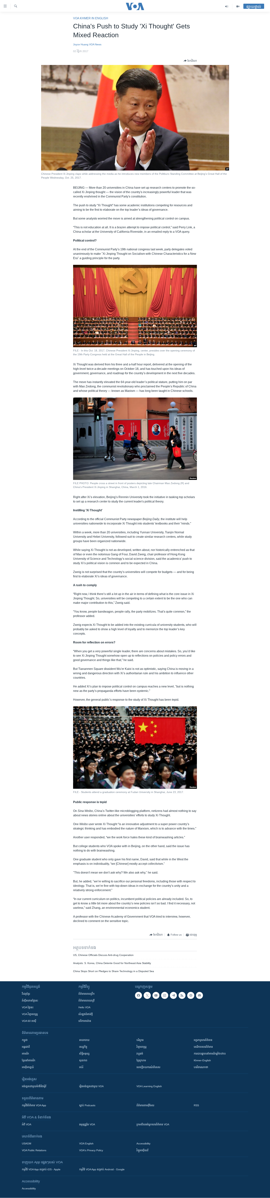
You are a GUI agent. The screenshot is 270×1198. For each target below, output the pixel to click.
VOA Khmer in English (90, 18)
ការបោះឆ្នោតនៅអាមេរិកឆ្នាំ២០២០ (210, 1053)
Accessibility (143, 1143)
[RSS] (182, 995)
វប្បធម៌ (139, 1053)
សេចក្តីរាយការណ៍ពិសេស (148, 1067)
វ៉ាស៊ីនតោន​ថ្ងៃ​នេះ (30, 1000)
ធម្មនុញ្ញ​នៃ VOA (87, 1124)
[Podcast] (190, 995)
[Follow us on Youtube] (155, 995)
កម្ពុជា (25, 1040)
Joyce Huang (80, 44)
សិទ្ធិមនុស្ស (84, 1053)
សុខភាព (83, 1060)
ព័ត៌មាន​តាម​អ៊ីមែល (145, 1105)
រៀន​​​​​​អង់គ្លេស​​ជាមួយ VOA (91, 1086)
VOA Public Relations (34, 1150)
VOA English (86, 1143)
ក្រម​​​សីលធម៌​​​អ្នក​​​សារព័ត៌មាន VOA (152, 1124)
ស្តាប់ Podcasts (87, 1105)
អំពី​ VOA (26, 1124)
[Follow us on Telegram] (173, 995)
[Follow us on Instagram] (164, 995)
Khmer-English (202, 1060)
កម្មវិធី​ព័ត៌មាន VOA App (34, 1105)
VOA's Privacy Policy (91, 1150)
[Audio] (226, 6)
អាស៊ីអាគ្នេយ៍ (28, 1067)
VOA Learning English (149, 1086)
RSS (196, 1105)
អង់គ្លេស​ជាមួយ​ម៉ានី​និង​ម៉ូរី (34, 1086)
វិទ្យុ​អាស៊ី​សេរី (142, 1150)
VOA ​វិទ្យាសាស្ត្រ (30, 1014)
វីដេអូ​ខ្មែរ (26, 993)
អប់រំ (81, 1067)
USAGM (26, 1143)
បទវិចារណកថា (201, 1067)
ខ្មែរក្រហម (141, 1060)
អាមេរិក (25, 1053)
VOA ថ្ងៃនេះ (27, 1007)
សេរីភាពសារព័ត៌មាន (203, 1046)
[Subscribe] (199, 995)
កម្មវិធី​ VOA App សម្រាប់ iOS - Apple (41, 1169)
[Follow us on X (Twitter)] (147, 995)
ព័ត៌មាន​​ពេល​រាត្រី (86, 1000)
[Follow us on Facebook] (138, 995)
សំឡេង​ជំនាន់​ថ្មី (85, 1014)
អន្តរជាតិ (26, 1046)
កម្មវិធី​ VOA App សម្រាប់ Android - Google (102, 1169)
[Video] (237, 6)
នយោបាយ (84, 1040)
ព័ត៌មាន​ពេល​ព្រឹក (86, 993)
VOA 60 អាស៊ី (29, 1020)
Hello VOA (84, 1007)
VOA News (95, 44)
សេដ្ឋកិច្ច (83, 1046)
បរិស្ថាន (140, 1040)
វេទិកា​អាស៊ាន (84, 1020)
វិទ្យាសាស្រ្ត (141, 1046)
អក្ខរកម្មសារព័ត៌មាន (203, 1040)
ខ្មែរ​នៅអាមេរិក (28, 1060)
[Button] (190, 61)
